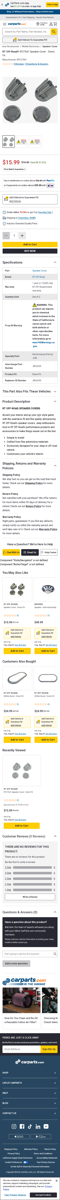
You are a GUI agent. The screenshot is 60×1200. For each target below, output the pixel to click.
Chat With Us (13, 552)
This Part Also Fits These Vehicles (26, 391)
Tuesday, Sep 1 (45, 212)
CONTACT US (9, 1113)
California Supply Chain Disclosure (17, 1158)
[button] (30, 4)
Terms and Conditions (43, 1153)
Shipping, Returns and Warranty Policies (24, 466)
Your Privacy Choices (46, 1162)
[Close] (56, 1180)
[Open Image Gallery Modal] (30, 100)
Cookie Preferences (13, 1162)
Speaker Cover (39, 270)
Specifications (12, 262)
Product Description (16, 401)
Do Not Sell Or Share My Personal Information (30, 1167)
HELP (5, 1093)
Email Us (31, 552)
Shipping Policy (34, 483)
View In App (52, 4)
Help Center (51, 552)
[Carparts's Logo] (17, 24)
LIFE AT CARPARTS (12, 1083)
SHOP (5, 1073)
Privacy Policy (14, 1153)
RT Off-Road (38, 277)
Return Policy (33, 506)
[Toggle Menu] (4, 24)
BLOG (5, 1103)
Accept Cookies (43, 1195)
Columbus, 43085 (27, 218)
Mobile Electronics (31, 46)
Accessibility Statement (47, 1158)
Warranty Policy (48, 529)
